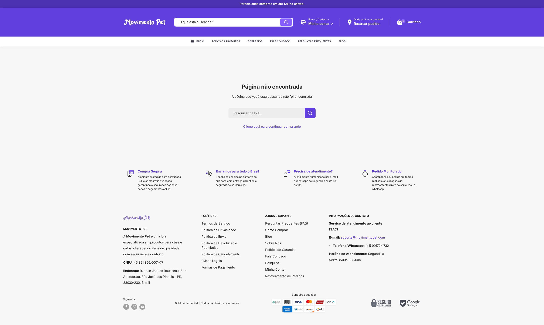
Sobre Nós (255, 41)
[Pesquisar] (286, 22)
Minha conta (319, 23)
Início (200, 41)
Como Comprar (276, 230)
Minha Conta (274, 269)
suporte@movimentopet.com (363, 237)
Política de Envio (214, 237)
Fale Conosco (280, 41)
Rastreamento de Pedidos (284, 276)
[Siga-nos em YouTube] (142, 307)
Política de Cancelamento (220, 254)
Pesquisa (272, 263)
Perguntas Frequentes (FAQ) (286, 223)
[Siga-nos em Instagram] (134, 307)
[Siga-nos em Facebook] (126, 307)
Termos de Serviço (215, 223)
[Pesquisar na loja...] (310, 113)
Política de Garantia (280, 250)
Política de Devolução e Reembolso (219, 245)
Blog (342, 41)
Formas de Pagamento (218, 267)
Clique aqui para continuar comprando (272, 126)
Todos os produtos (226, 41)
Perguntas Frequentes (314, 41)
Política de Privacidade (218, 230)
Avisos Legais (211, 261)
